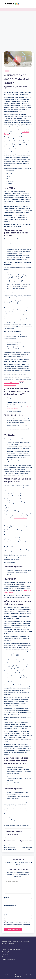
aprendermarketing (14, 831)
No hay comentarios (12, 87)
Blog (7, 71)
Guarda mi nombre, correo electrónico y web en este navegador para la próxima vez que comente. (17, 923)
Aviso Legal (5, 952)
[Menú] (33, 4)
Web (5, 914)
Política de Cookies (7, 957)
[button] (12, 834)
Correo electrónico (10, 905)
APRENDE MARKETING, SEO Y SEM (11, 949)
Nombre (7, 897)
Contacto (5, 954)
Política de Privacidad (8, 959)
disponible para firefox (10, 385)
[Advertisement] (18, 30)
